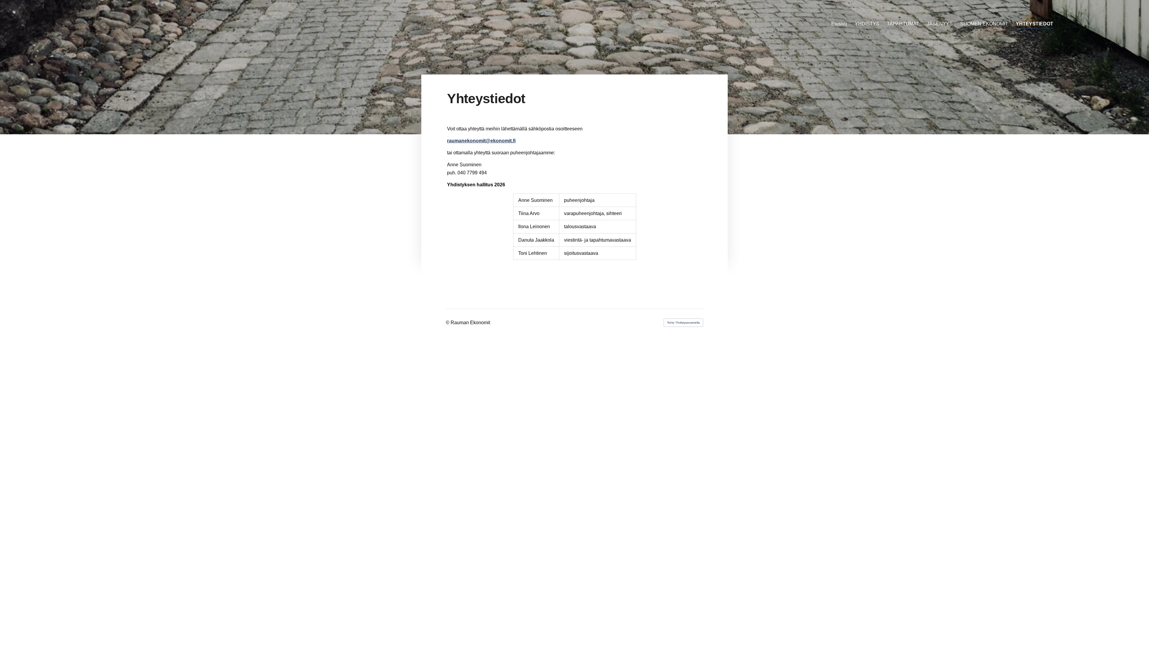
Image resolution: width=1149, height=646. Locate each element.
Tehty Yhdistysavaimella (683, 322)
